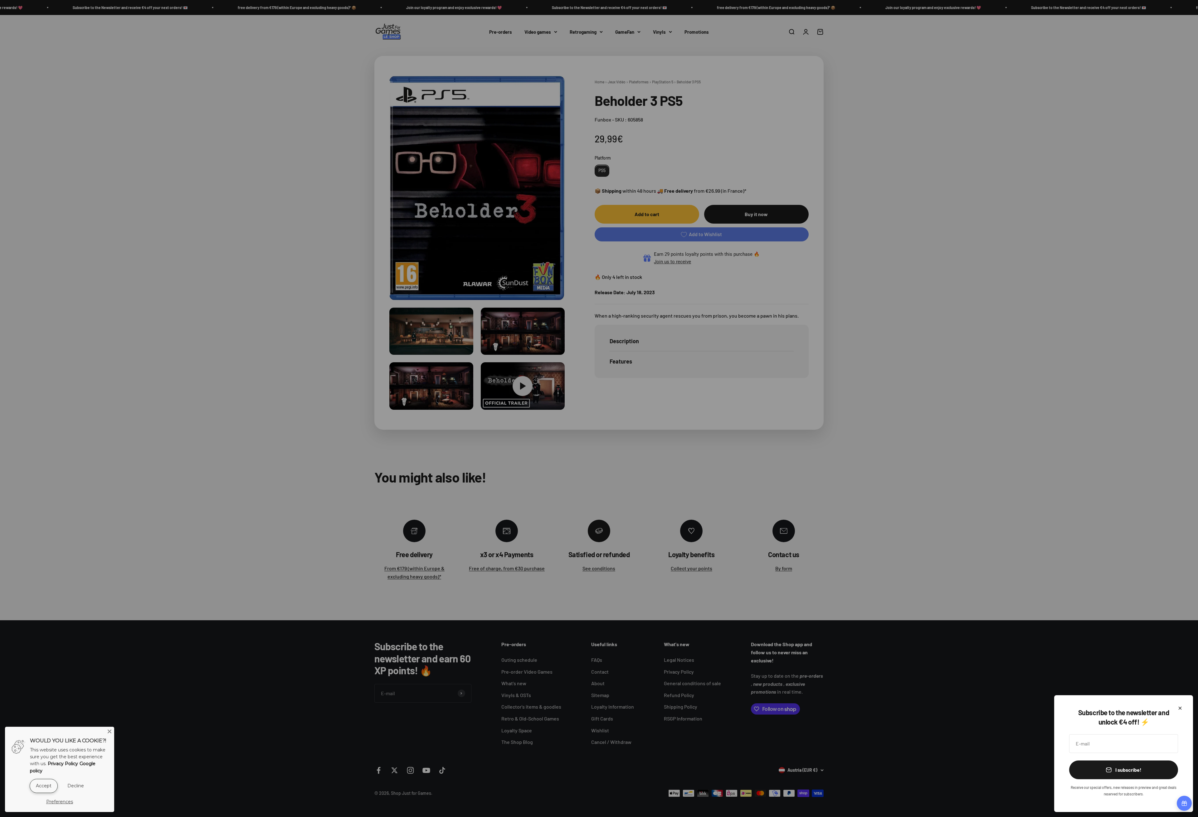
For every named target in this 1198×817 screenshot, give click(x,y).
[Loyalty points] (1184, 803)
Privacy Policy (63, 763)
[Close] (1180, 708)
